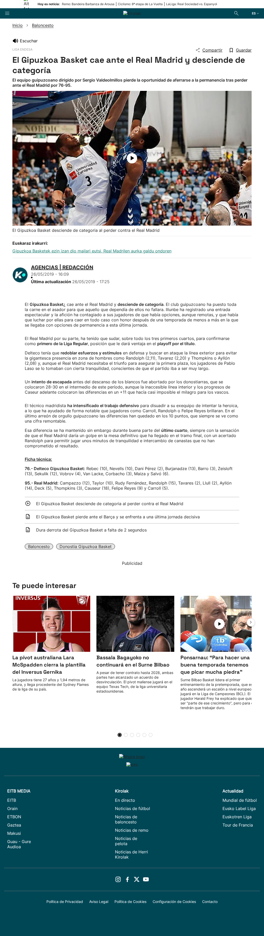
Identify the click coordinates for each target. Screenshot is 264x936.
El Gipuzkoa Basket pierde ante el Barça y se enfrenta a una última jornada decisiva (118, 516)
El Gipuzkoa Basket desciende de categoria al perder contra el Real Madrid (109, 503)
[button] (251, 622)
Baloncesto (39, 546)
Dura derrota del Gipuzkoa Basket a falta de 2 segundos (91, 530)
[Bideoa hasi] (132, 158)
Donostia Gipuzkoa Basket (86, 546)
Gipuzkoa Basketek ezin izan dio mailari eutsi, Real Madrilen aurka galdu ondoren (91, 250)
